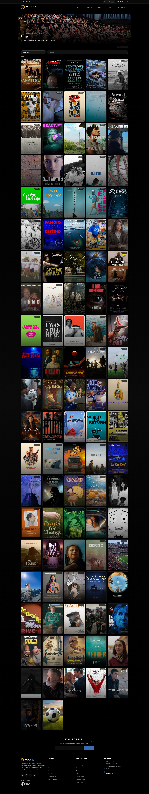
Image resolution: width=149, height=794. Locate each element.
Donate (78, 771)
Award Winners (52, 776)
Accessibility (119, 792)
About (99, 7)
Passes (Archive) (52, 771)
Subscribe (89, 748)
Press (114, 792)
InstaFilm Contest (80, 779)
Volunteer (78, 762)
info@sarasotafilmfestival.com (114, 766)
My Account (120, 1)
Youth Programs (80, 776)
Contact (109, 792)
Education (121, 7)
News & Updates (52, 779)
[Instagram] (26, 775)
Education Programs (81, 774)
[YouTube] (34, 775)
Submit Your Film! (80, 768)
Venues (50, 768)
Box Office (51, 774)
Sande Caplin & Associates (73, 792)
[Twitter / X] (30, 775)
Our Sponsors (79, 782)
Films (78, 7)
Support (110, 7)
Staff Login (126, 792)
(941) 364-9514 (110, 769)
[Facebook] (22, 775)
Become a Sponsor (81, 765)
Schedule (89, 7)
